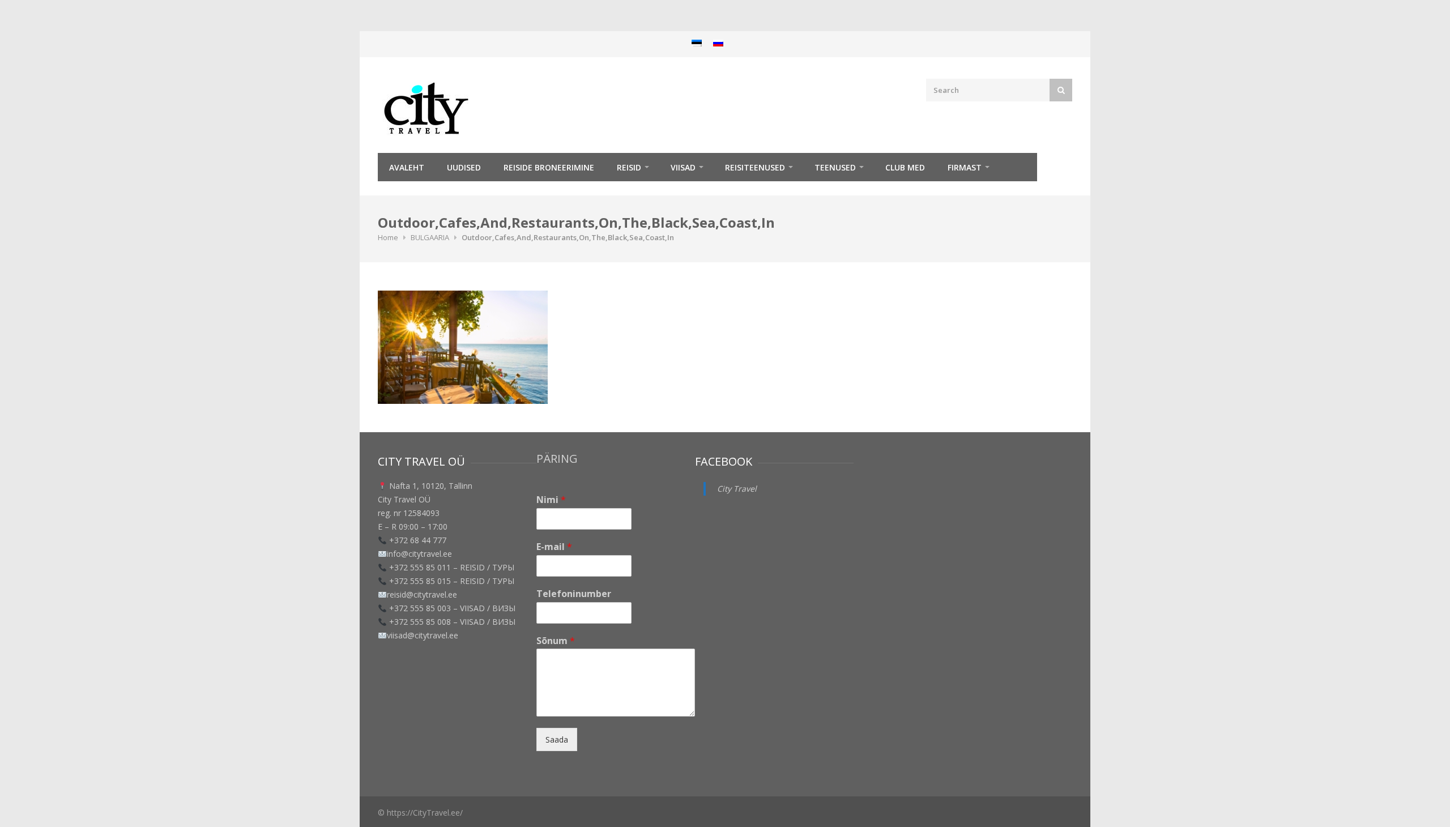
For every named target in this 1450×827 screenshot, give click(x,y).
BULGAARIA (430, 237)
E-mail (554, 547)
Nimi (551, 500)
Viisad (683, 167)
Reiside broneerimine (549, 167)
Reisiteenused (755, 167)
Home (388, 237)
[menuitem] (696, 43)
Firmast (965, 167)
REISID (629, 167)
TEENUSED (835, 167)
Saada (556, 739)
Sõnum (555, 641)
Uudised (464, 167)
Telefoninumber (573, 594)
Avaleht (406, 167)
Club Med (905, 167)
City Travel (737, 488)
